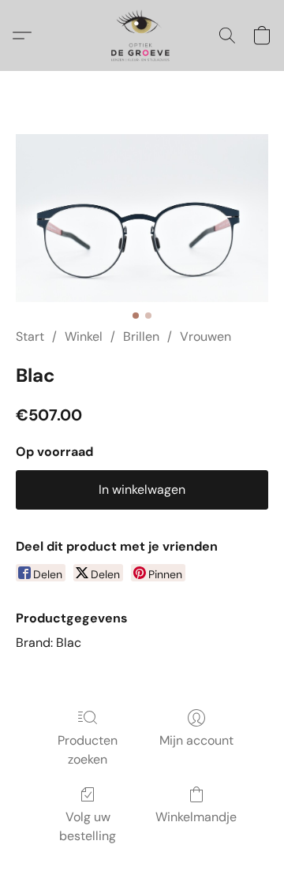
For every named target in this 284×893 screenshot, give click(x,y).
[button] (141, 35)
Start (30, 336)
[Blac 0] (142, 218)
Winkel (84, 336)
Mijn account (196, 740)
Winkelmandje (196, 817)
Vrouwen (205, 336)
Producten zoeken (88, 750)
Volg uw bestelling (87, 826)
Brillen (141, 336)
